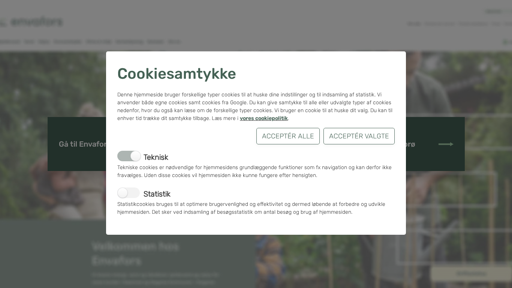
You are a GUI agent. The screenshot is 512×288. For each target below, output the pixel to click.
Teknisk (156, 157)
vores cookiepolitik (264, 118)
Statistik (157, 193)
